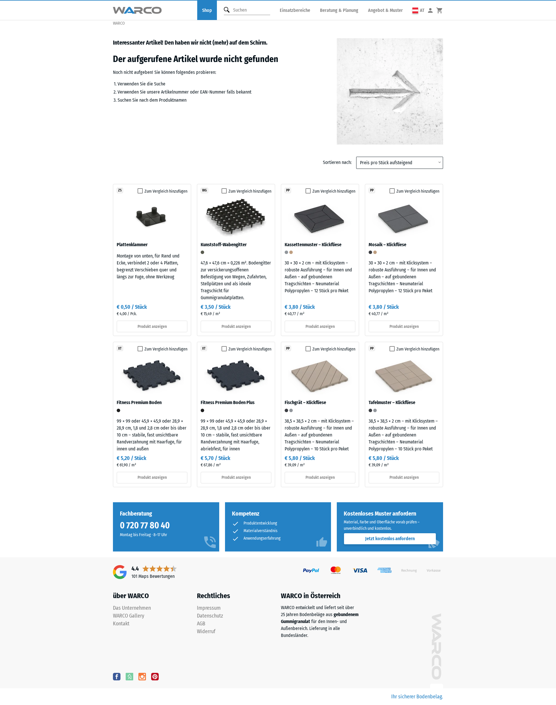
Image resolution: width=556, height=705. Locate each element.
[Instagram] (142, 676)
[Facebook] (116, 676)
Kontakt (121, 623)
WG (204, 190)
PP (288, 190)
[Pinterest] (155, 676)
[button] (418, 10)
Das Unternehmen (132, 608)
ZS (120, 190)
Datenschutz (210, 616)
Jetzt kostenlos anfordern (390, 538)
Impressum (209, 608)
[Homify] (129, 676)
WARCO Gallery (128, 616)
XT (120, 348)
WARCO (119, 23)
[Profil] (430, 10)
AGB (201, 623)
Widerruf (206, 631)
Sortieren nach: (337, 162)
